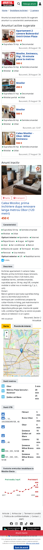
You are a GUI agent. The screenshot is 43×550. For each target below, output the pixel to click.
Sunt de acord (21, 547)
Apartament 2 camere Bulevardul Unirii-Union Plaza (27, 33)
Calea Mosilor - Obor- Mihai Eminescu (24, 136)
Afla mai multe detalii (32, 543)
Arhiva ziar (17, 513)
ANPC (21, 519)
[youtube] (31, 524)
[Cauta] (19, 4)
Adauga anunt (29, 3)
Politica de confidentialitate (16, 516)
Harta (6, 326)
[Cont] (40, 4)
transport (20, 198)
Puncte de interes (22, 326)
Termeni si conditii (32, 513)
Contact (35, 516)
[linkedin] (21, 524)
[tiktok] (26, 524)
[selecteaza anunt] (12, 33)
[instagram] (16, 524)
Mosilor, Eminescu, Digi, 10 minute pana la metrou (27, 56)
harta (7, 198)
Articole (5, 513)
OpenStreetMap (25, 376)
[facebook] (11, 524)
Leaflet (15, 376)
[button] (21, 350)
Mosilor (20, 82)
